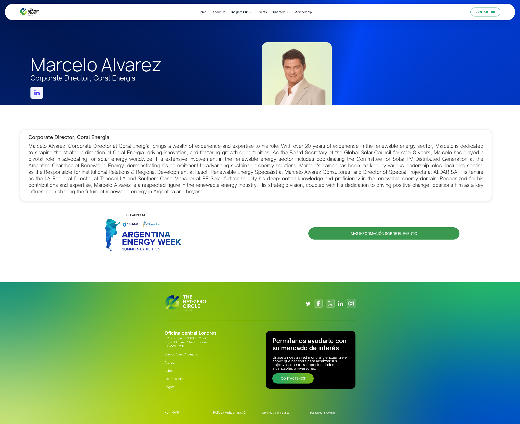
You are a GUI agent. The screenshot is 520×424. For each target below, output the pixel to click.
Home (202, 12)
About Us (218, 12)
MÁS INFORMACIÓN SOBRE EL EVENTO (384, 233)
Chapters (279, 12)
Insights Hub (240, 12)
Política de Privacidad (322, 412)
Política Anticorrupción (230, 412)
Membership (303, 12)
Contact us (485, 11)
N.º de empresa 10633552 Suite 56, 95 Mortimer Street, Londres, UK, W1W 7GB (187, 342)
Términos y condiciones (275, 412)
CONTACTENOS (293, 378)
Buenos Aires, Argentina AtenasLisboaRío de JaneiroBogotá (181, 371)
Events (262, 12)
